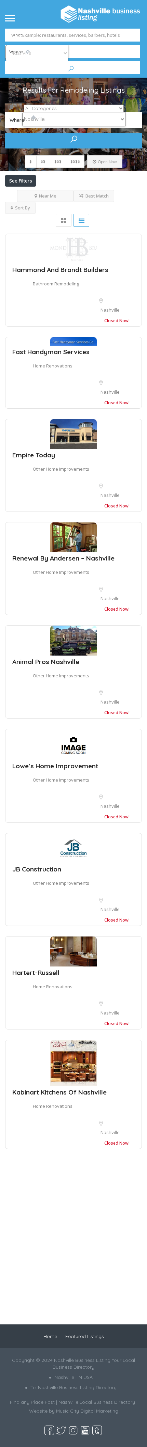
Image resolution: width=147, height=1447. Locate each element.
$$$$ (75, 161)
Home (50, 1336)
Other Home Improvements (61, 469)
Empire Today (33, 455)
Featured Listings (84, 1336)
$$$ (58, 161)
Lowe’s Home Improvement (55, 766)
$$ (43, 161)
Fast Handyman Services (51, 352)
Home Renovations (52, 366)
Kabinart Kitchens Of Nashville (59, 1092)
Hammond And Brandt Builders (60, 270)
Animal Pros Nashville (45, 662)
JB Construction (36, 869)
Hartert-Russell (35, 973)
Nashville (110, 310)
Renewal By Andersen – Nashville (63, 558)
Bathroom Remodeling (56, 284)
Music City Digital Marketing (87, 1411)
